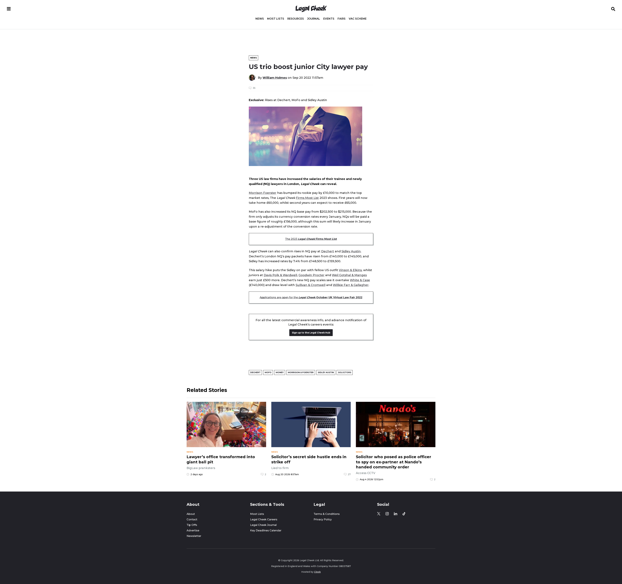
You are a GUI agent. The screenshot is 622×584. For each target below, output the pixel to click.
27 (349, 474)
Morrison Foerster (262, 193)
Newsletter (194, 536)
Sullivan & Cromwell (310, 285)
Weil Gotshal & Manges (349, 275)
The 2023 (311, 238)
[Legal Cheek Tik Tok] (404, 513)
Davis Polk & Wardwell (280, 275)
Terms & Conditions (327, 513)
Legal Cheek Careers (263, 519)
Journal (313, 18)
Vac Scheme (358, 18)
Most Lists (275, 18)
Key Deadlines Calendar (265, 530)
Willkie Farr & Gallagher (351, 285)
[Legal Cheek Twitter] (378, 513)
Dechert (327, 251)
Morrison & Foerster (301, 372)
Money (280, 372)
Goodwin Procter (311, 275)
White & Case (360, 280)
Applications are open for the (311, 297)
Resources (295, 18)
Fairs (342, 18)
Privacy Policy (323, 519)
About (191, 513)
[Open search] (613, 8)
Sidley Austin (351, 251)
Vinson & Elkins (350, 270)
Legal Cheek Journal (263, 525)
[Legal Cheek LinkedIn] (395, 513)
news (190, 452)
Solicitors (344, 372)
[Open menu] (8, 8)
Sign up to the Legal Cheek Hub (311, 332)
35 (254, 87)
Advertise (193, 530)
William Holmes (275, 78)
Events (328, 18)
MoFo (268, 372)
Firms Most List (307, 198)
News (259, 18)
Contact (192, 519)
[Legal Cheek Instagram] (387, 513)
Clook (317, 571)
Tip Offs (192, 525)
